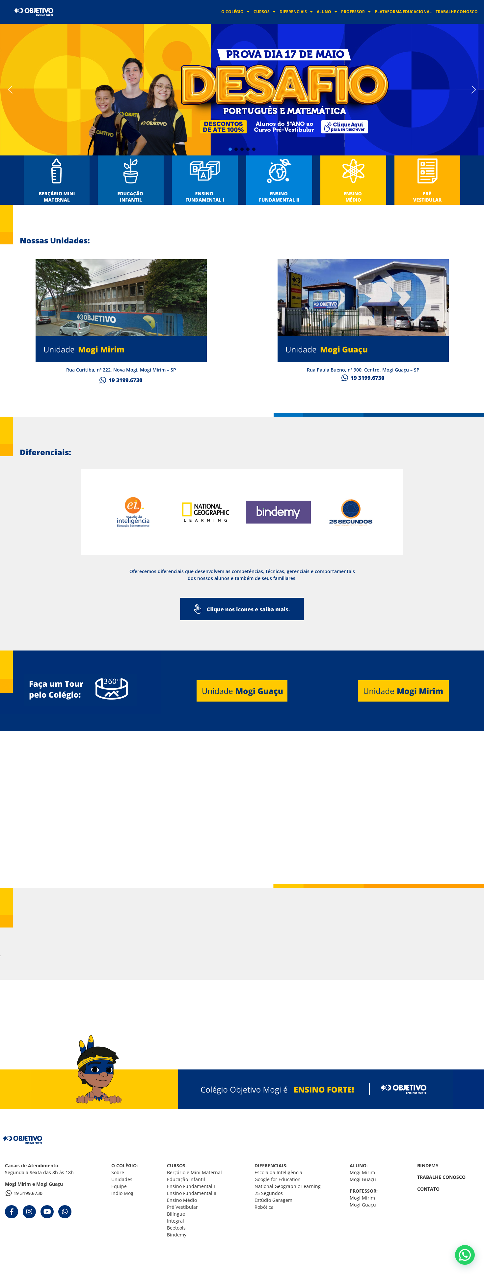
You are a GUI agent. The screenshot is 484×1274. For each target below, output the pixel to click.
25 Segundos (269, 1193)
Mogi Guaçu (363, 1179)
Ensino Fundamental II (191, 1193)
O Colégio (232, 11)
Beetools (176, 1228)
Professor (353, 11)
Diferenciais (293, 11)
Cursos (262, 11)
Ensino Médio (182, 1200)
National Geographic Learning (288, 1186)
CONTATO (428, 1189)
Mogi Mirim (362, 1172)
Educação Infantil (186, 1179)
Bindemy (176, 1235)
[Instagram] (29, 1211)
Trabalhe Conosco (457, 11)
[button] (242, 89)
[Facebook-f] (11, 1211)
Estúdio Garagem (273, 1200)
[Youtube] (47, 1211)
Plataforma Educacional (403, 11)
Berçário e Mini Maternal (194, 1172)
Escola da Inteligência (278, 1172)
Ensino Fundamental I (191, 1186)
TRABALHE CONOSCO (441, 1177)
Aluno (324, 11)
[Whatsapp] (64, 1211)
